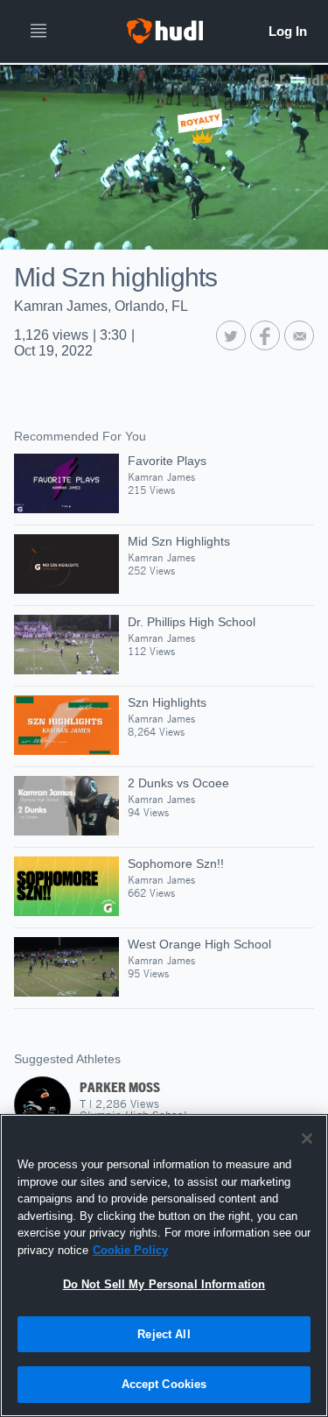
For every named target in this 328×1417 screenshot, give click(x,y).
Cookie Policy (130, 1250)
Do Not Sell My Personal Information (164, 1284)
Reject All (163, 1334)
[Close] (307, 1138)
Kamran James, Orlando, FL (101, 306)
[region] (164, 1265)
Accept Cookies (164, 1384)
